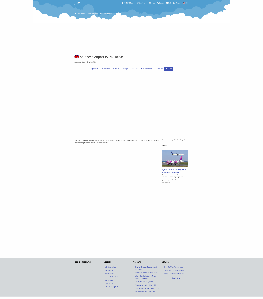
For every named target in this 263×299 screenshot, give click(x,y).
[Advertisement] (131, 37)
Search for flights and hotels (174, 273)
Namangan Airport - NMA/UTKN (146, 273)
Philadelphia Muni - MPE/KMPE (145, 285)
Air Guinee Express (111, 287)
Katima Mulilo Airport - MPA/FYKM (147, 288)
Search (161, 3)
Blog (153, 3)
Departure (106, 69)
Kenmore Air (109, 270)
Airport (95, 69)
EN (186, 3)
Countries (142, 3)
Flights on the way (130, 69)
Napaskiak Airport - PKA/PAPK (145, 292)
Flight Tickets (128, 3)
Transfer (159, 69)
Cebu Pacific (109, 273)
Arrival (117, 69)
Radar (169, 69)
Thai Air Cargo (110, 283)
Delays (177, 3)
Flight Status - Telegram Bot (174, 270)
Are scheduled (147, 69)
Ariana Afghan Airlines (112, 277)
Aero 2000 (109, 280)
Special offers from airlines (173, 267)
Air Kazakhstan (110, 267)
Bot (169, 3)
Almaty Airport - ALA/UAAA (144, 282)
